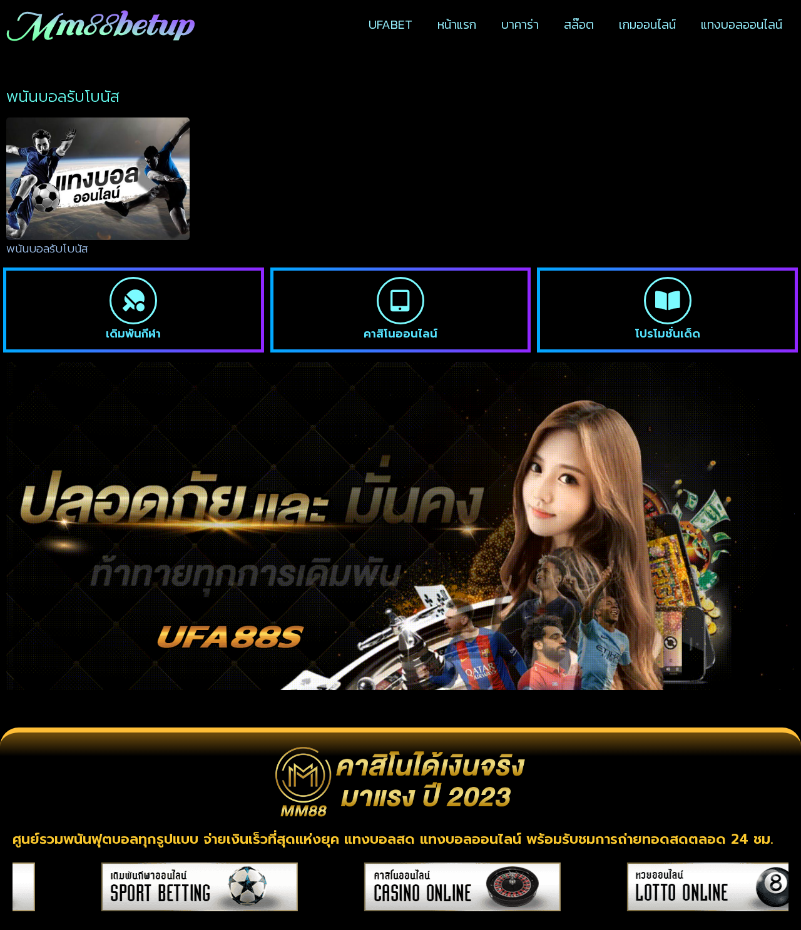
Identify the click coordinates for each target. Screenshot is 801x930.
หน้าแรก (456, 24)
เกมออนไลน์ (647, 24)
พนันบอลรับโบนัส (47, 249)
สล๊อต (579, 24)
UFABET (390, 24)
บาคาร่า (520, 24)
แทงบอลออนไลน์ (741, 24)
